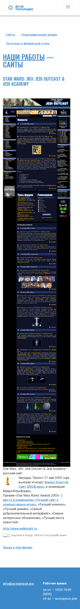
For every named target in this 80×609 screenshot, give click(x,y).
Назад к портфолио (17, 547)
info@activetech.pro (18, 584)
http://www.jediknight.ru (20, 528)
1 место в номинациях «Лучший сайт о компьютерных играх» (33, 500)
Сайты (10, 34)
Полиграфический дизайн (39, 34)
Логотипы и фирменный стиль (28, 43)
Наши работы (24, 56)
